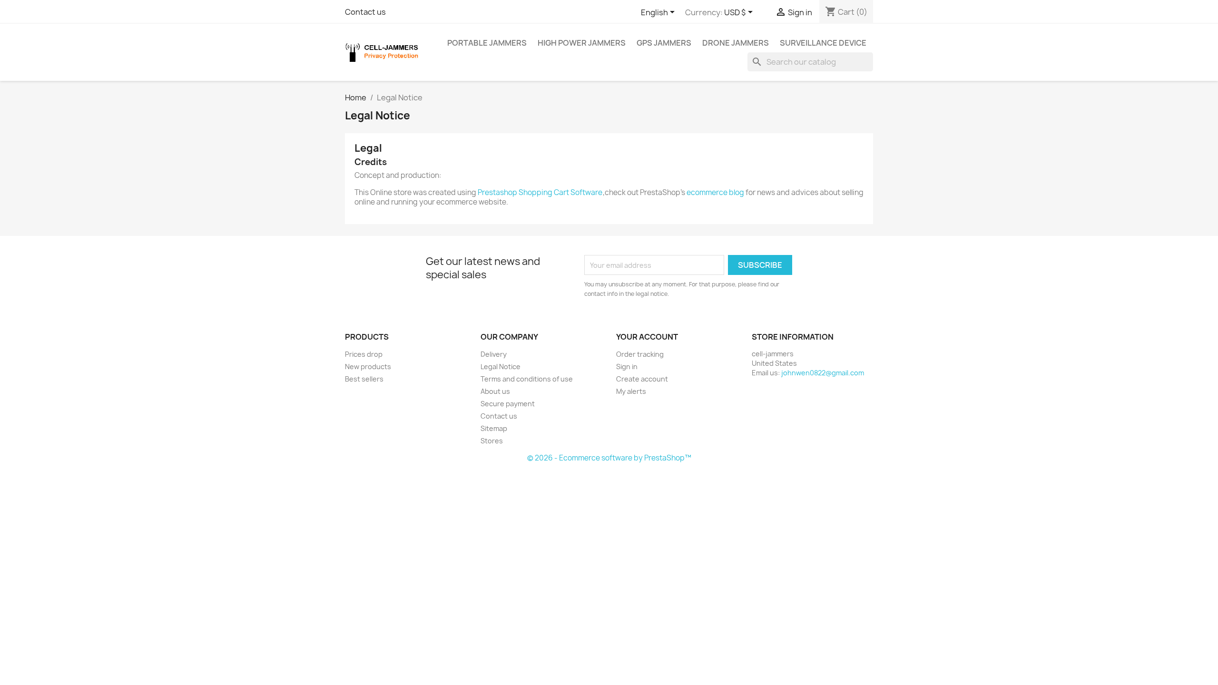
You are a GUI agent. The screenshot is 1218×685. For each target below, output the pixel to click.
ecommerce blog (715, 192)
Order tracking (640, 354)
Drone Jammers (735, 43)
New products (368, 366)
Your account (647, 337)
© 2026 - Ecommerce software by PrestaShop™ (609, 458)
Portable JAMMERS (487, 43)
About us (495, 391)
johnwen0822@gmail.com (822, 372)
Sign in (627, 366)
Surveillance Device (823, 43)
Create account (642, 378)
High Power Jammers (582, 43)
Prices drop (364, 354)
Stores (492, 440)
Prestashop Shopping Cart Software (540, 192)
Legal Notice (501, 366)
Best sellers (364, 378)
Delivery (494, 354)
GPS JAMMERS (664, 43)
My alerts (631, 391)
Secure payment (508, 403)
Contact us (365, 12)
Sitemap (494, 428)
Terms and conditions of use (527, 378)
